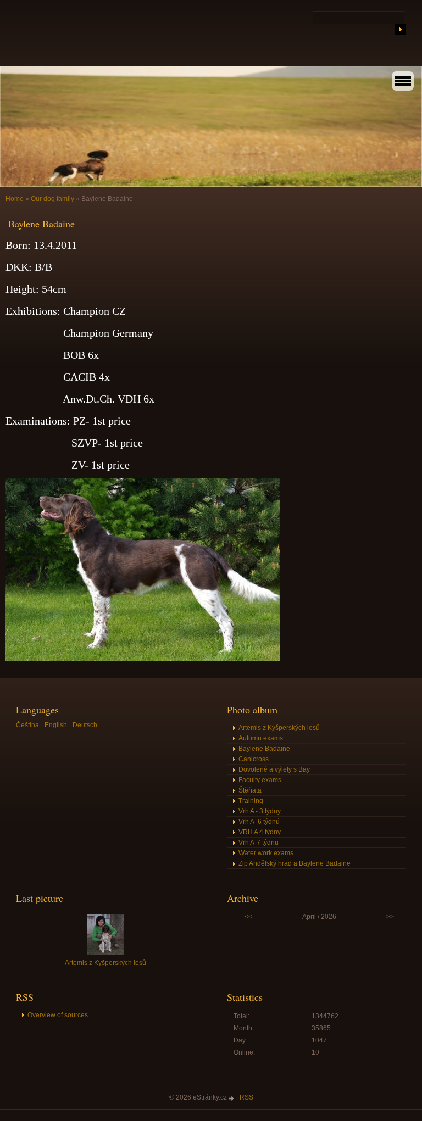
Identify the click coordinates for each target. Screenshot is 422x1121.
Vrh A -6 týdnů (259, 822)
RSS (246, 1097)
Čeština (27, 725)
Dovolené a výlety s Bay (274, 769)
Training (250, 801)
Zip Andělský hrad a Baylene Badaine (294, 863)
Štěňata (250, 790)
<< (248, 917)
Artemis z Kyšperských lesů (279, 728)
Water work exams (265, 853)
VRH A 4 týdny (259, 832)
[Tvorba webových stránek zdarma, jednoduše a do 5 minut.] (232, 1098)
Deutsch (85, 725)
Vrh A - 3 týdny (259, 811)
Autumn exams (260, 738)
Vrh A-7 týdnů (258, 842)
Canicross (253, 759)
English (56, 725)
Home (14, 199)
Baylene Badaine (264, 748)
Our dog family (52, 199)
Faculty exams (259, 780)
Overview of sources (57, 1015)
